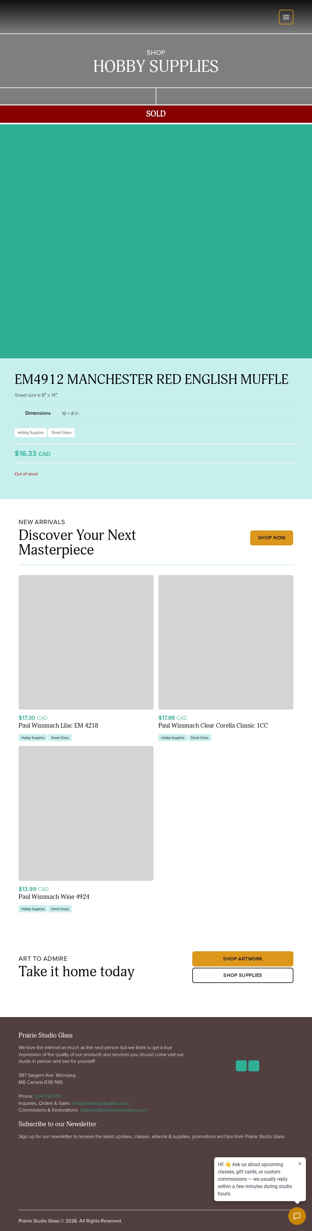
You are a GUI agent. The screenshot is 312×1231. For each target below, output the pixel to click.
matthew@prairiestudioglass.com (114, 1109)
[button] (286, 17)
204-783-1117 (48, 1096)
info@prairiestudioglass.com (100, 1103)
